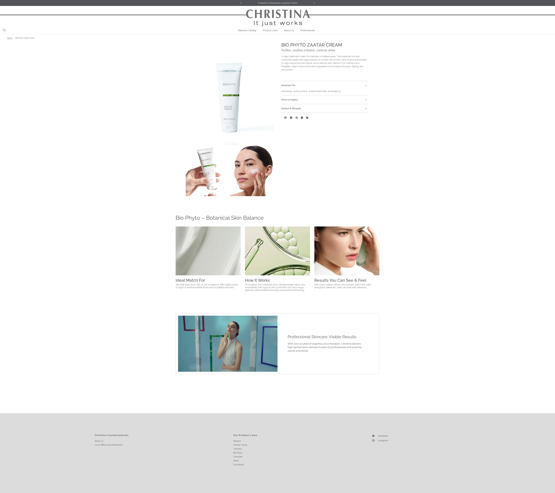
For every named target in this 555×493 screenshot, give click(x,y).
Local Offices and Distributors (108, 445)
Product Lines (270, 30)
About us (289, 30)
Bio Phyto (237, 453)
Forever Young (240, 445)
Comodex (238, 457)
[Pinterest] (297, 117)
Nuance (237, 441)
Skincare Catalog (247, 30)
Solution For (288, 85)
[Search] (3, 30)
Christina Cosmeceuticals (111, 435)
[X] (291, 117)
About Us (99, 441)
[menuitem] (248, 30)
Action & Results (291, 108)
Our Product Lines (245, 435)
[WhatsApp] (302, 117)
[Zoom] (230, 93)
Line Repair (238, 465)
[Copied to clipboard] (307, 117)
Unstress (237, 449)
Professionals (307, 30)
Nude (236, 460)
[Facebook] (285, 117)
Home (9, 38)
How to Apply (289, 99)
